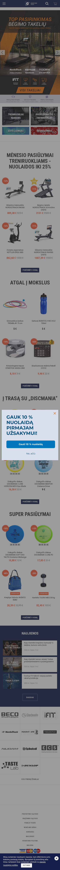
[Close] (54, 413)
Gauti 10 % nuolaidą (31, 444)
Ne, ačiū (30, 453)
